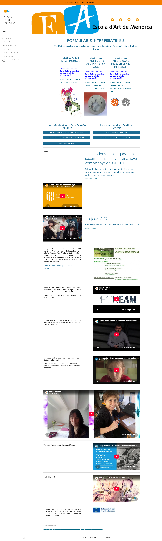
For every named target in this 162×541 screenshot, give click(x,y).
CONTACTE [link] (7, 49)
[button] (160, 8)
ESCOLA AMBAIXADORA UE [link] (11, 60)
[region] (81, 2)
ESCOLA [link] (6, 34)
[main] (95, 44)
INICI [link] (4, 31)
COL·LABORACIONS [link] (9, 45)
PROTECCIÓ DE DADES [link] (10, 52)
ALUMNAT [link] (6, 42)
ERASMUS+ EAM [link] (8, 56)
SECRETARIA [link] (7, 38)
